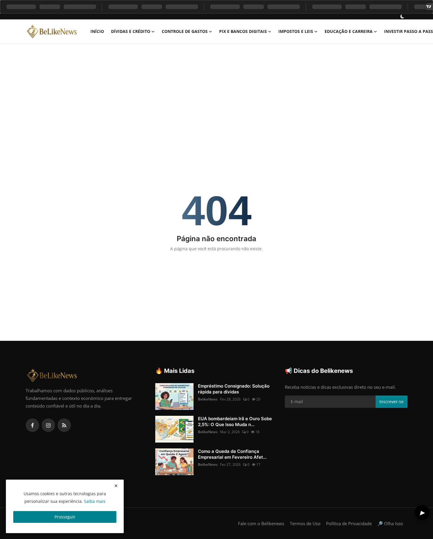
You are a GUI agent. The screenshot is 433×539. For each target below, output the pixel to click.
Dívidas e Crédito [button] (130, 31)
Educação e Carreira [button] (349, 31)
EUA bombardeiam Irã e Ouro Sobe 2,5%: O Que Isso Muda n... (235, 421)
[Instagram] (48, 425)
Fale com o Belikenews (261, 523)
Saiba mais (94, 501)
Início (97, 31)
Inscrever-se (391, 401)
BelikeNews (208, 399)
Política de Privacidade (349, 523)
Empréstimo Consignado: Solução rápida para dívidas (234, 389)
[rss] (64, 425)
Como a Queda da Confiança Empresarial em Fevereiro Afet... (232, 454)
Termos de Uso (305, 523)
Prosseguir (64, 517)
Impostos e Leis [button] (295, 31)
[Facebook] (32, 425)
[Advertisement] (216, 88)
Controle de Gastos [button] (185, 31)
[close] (116, 486)
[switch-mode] (403, 16)
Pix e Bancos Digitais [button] (243, 31)
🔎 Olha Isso (390, 523)
